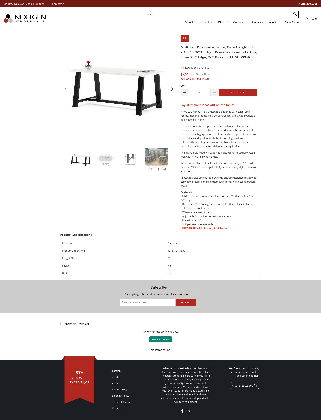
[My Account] (307, 18)
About (115, 383)
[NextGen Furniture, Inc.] (24, 18)
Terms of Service (121, 402)
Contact (116, 408)
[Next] (172, 89)
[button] (190, 22)
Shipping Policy (120, 395)
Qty (182, 85)
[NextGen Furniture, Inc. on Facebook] (182, 411)
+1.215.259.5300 (308, 3)
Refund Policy (119, 389)
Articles (116, 377)
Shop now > (58, 3)
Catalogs (117, 370)
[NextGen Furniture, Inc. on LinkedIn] (188, 411)
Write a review (161, 339)
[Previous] (65, 89)
